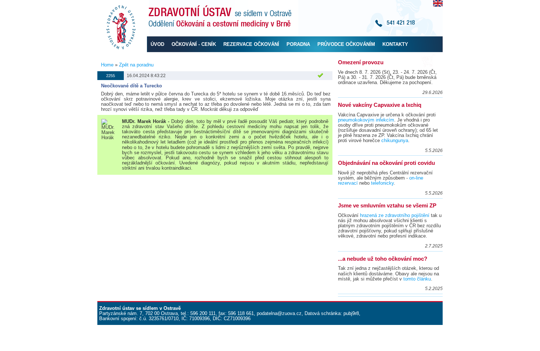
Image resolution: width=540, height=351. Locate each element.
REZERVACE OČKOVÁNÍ (251, 44)
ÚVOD (157, 44)
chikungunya (394, 140)
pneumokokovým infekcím (366, 120)
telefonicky (382, 183)
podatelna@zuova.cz (279, 313)
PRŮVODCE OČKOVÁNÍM (346, 44)
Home (107, 65)
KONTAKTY (395, 44)
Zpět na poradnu (136, 65)
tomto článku (417, 279)
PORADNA (298, 44)
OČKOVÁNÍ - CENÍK (194, 44)
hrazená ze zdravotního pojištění (394, 215)
